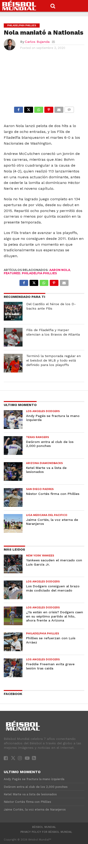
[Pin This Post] (48, 108)
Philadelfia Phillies (39, 273)
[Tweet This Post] (28, 108)
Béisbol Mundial (44, 827)
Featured (12, 273)
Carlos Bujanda (37, 42)
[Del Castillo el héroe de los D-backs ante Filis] (13, 311)
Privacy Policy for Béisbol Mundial (46, 831)
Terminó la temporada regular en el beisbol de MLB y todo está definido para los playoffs (53, 360)
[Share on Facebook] (18, 108)
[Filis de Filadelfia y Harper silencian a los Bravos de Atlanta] (13, 337)
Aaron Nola (59, 270)
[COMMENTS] (69, 108)
